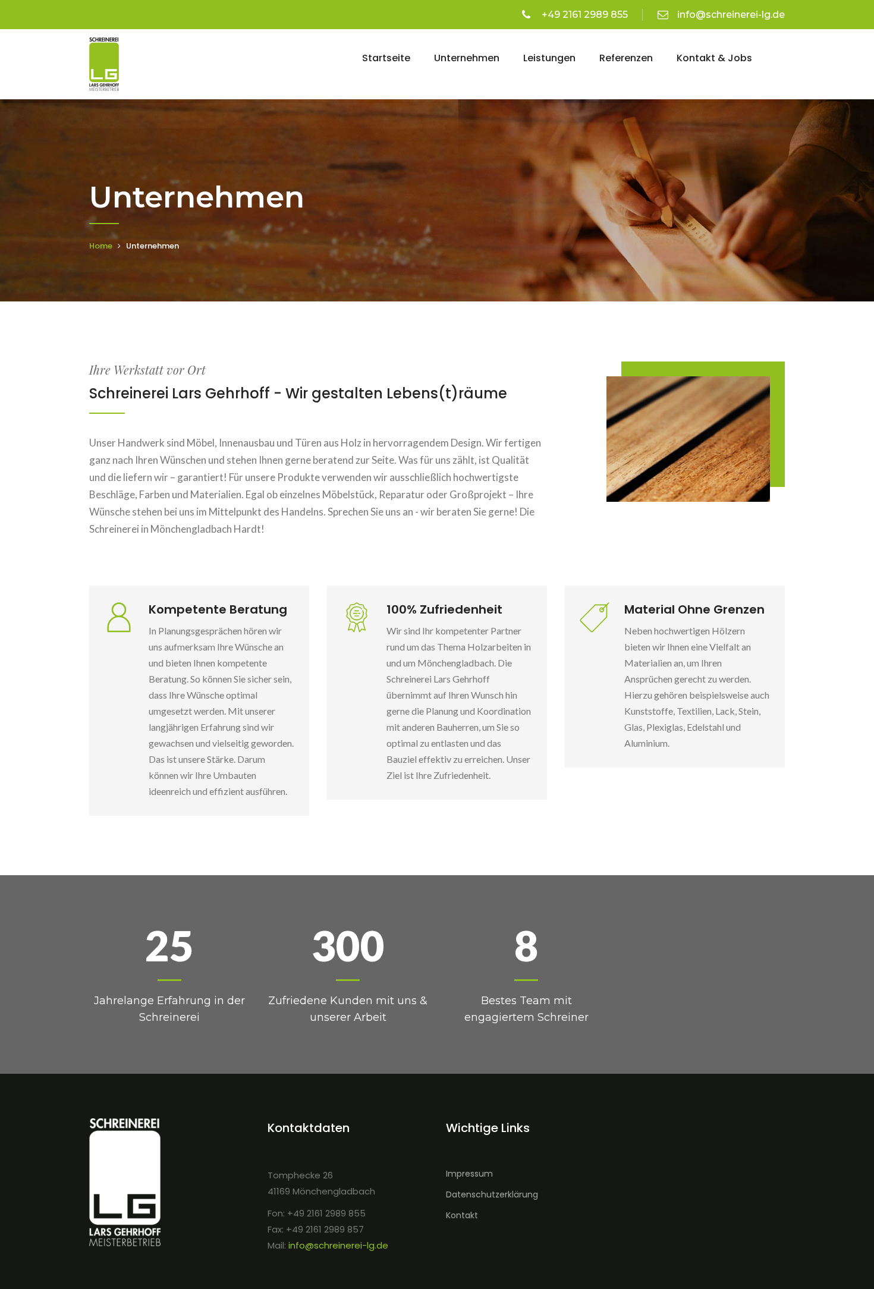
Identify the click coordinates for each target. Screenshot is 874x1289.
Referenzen (626, 58)
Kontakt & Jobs (714, 58)
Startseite (386, 58)
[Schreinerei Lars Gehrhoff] (104, 63)
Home (100, 245)
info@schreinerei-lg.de (731, 14)
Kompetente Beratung (218, 609)
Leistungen (549, 58)
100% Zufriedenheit (444, 609)
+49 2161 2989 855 (583, 14)
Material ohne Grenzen (694, 609)
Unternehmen (466, 58)
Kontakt (462, 1215)
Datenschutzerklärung (492, 1194)
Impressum (469, 1174)
